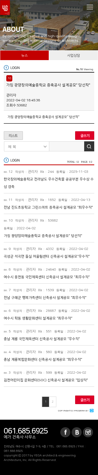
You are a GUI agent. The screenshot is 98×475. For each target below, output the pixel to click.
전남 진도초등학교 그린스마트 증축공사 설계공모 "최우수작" (48, 207)
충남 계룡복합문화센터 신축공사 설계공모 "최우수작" (43, 360)
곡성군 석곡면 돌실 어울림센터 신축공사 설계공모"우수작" (47, 256)
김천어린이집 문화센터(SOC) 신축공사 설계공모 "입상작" (46, 380)
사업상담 (73, 56)
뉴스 (24, 56)
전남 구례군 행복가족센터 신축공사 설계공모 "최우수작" (45, 298)
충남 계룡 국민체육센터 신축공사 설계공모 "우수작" (42, 339)
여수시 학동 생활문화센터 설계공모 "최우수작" (38, 318)
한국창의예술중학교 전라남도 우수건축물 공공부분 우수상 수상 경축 (49, 183)
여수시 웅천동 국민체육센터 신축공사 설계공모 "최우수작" (47, 277)
